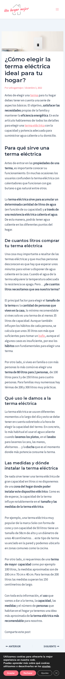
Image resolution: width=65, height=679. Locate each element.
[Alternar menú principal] (57, 9)
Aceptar (11, 673)
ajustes (46, 666)
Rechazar (27, 673)
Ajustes (45, 673)
